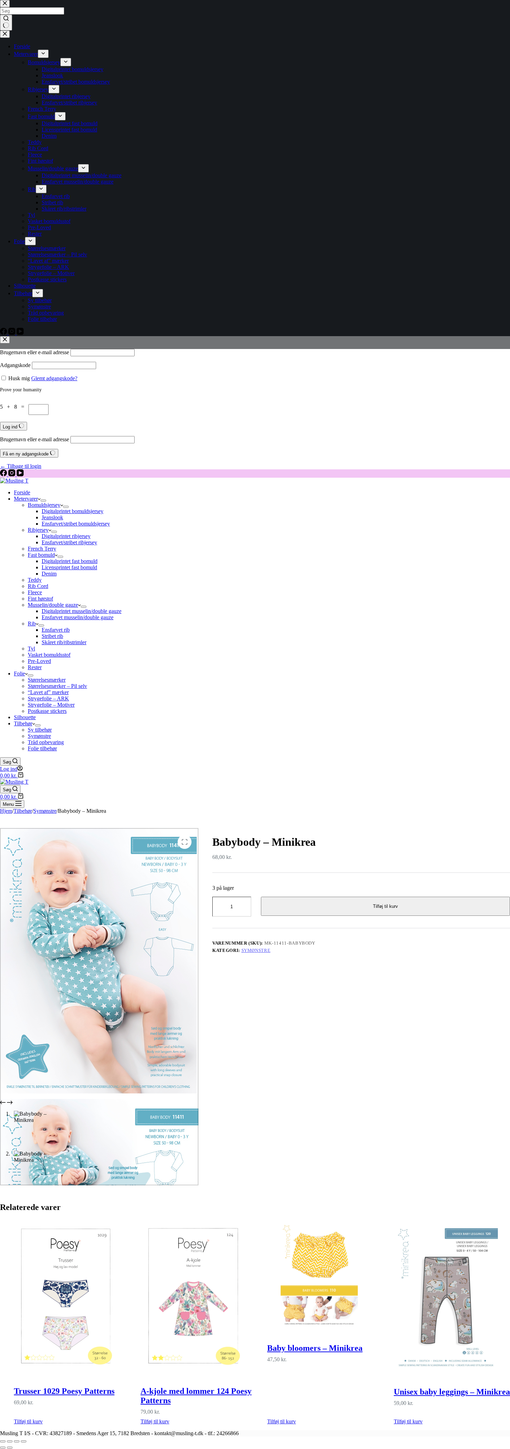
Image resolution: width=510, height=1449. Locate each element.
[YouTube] (20, 474)
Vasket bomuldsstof (49, 655)
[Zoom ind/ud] (3, 1441)
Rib (32, 624)
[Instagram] (12, 474)
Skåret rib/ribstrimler (64, 642)
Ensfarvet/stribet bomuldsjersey (76, 524)
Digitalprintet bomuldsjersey (72, 511)
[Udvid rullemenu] (43, 501)
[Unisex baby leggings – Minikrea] (452, 1297)
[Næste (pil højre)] (9, 1448)
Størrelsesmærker (47, 680)
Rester (35, 667)
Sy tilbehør (40, 730)
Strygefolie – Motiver (51, 705)
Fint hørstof (40, 599)
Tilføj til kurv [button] (28, 1421)
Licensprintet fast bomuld (69, 567)
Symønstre (39, 736)
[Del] (16, 1441)
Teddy (35, 580)
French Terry (42, 549)
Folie (19, 673)
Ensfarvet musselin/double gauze (77, 617)
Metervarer (26, 499)
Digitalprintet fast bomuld (69, 561)
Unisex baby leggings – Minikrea (452, 1391)
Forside (22, 492)
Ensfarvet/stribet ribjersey (69, 542)
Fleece (35, 592)
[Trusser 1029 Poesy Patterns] (72, 1296)
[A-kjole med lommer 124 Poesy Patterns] (199, 1296)
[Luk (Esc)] (23, 1441)
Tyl (31, 648)
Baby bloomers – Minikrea (315, 1348)
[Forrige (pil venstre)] (3, 1448)
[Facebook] (4, 474)
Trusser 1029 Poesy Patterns (64, 1391)
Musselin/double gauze (53, 605)
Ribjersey (38, 530)
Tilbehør (23, 723)
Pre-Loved (39, 661)
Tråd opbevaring (46, 742)
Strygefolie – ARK (48, 698)
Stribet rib (52, 636)
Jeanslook (52, 517)
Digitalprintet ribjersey (66, 536)
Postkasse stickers (47, 711)
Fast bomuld (41, 555)
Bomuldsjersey (44, 505)
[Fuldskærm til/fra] (9, 1441)
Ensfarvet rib (56, 630)
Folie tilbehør (42, 748)
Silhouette (25, 717)
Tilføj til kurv (385, 906)
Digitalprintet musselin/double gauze (81, 611)
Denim (49, 574)
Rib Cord (38, 586)
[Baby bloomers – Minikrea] (325, 1275)
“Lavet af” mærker (48, 692)
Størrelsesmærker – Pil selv (57, 686)
